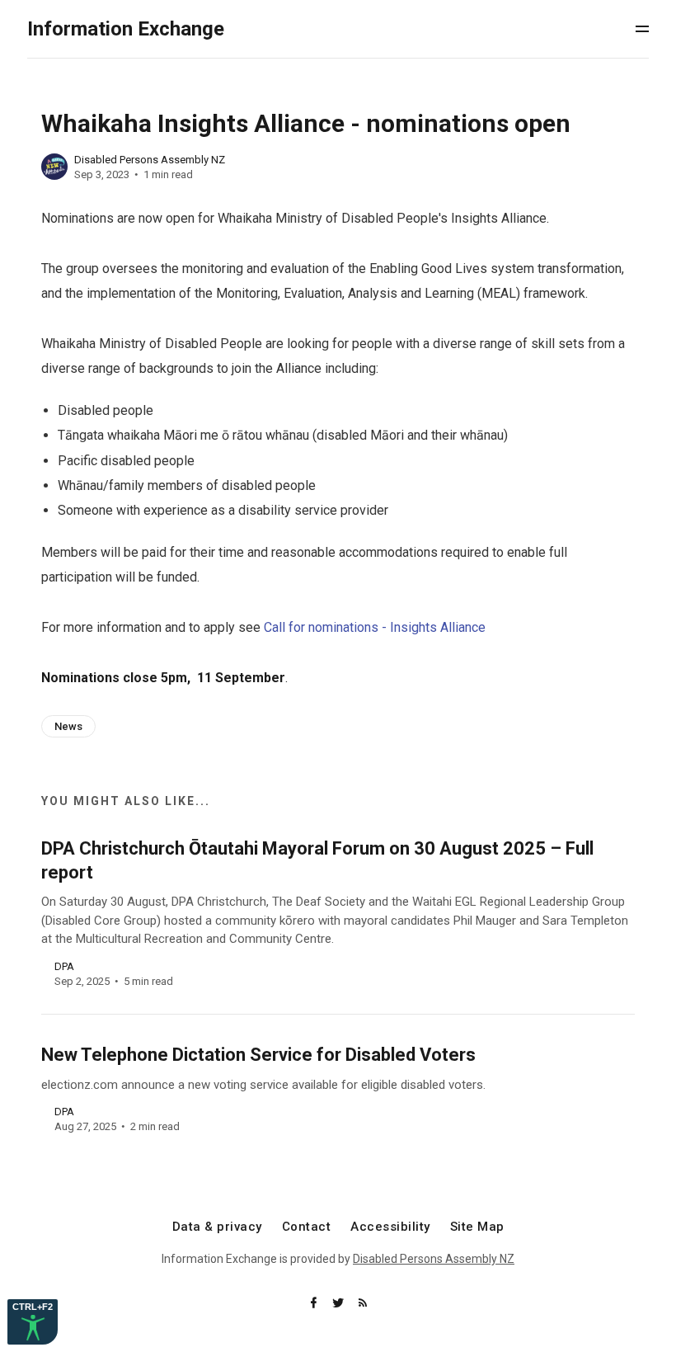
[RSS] (362, 1304)
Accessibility (390, 1227)
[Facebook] (315, 1304)
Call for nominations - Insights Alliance (375, 627)
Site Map (477, 1227)
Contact (306, 1227)
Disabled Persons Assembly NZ (149, 159)
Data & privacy (217, 1227)
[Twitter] (339, 1304)
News (68, 726)
